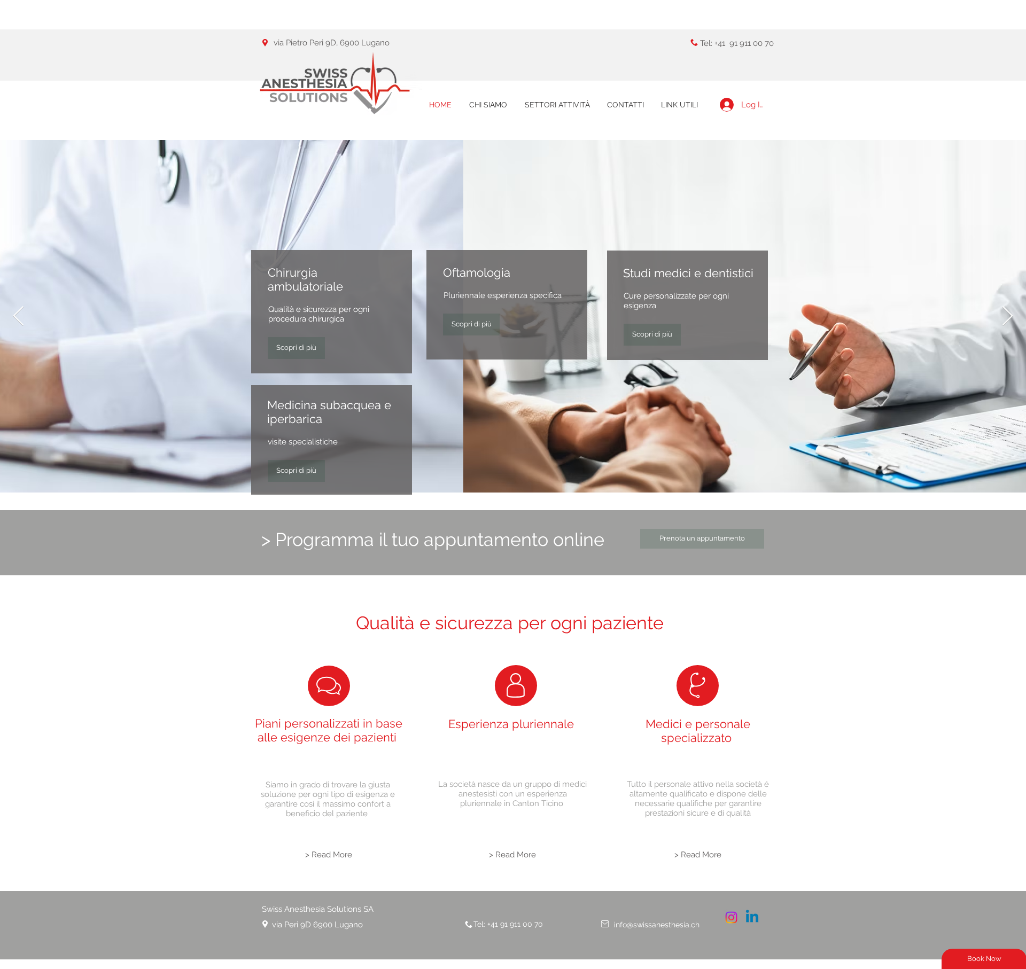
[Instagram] (731, 917)
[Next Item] (1007, 316)
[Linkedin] (752, 917)
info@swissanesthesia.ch (656, 924)
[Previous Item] (18, 316)
